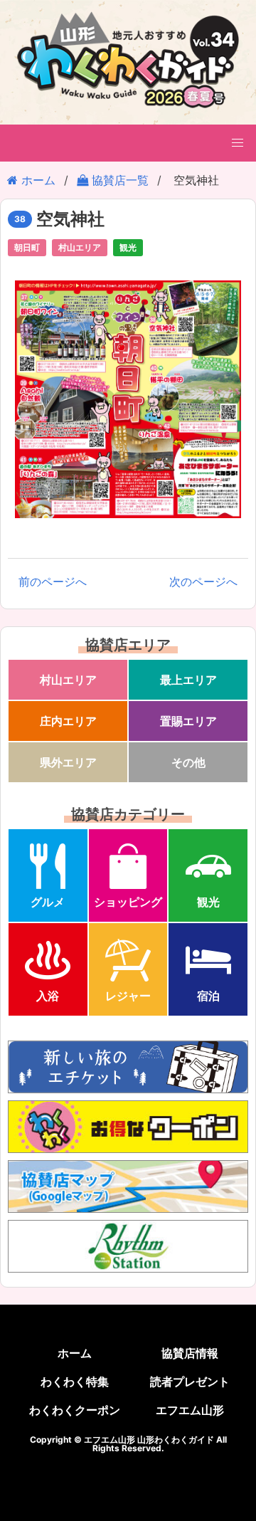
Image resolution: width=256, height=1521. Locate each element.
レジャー (128, 996)
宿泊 (208, 996)
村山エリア (79, 247)
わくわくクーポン (74, 1410)
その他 (188, 762)
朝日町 (27, 247)
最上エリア (188, 680)
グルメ (48, 902)
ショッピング (128, 902)
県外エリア (68, 762)
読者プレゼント (190, 1381)
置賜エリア (188, 721)
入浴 (47, 996)
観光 (128, 247)
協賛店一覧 (118, 180)
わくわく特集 (75, 1381)
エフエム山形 (190, 1410)
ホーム (36, 180)
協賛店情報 (189, 1353)
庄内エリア (68, 721)
